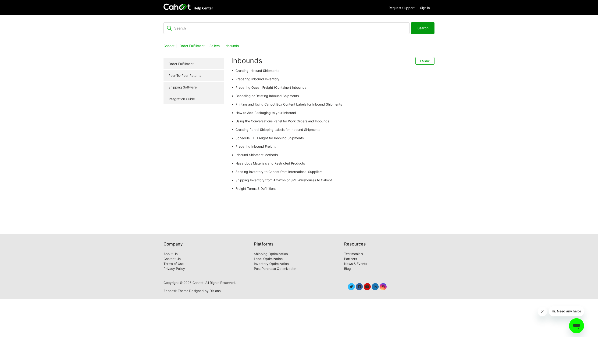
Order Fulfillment (192, 46)
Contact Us (172, 259)
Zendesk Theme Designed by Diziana (192, 291)
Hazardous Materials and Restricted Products (270, 163)
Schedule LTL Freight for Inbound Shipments (269, 138)
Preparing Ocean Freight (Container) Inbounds (270, 87)
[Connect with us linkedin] (375, 286)
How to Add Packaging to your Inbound (265, 113)
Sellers (215, 46)
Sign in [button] (425, 8)
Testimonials (353, 254)
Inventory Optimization (271, 264)
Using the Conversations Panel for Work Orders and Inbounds (282, 121)
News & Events (355, 264)
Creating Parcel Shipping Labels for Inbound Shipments (277, 130)
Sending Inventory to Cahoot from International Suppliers (278, 172)
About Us (171, 254)
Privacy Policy (174, 269)
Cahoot (169, 46)
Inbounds (231, 46)
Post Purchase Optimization (275, 269)
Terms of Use (174, 264)
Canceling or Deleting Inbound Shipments (267, 96)
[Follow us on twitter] (351, 286)
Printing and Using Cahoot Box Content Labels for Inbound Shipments (288, 104)
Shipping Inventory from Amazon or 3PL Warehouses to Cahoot (283, 180)
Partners (350, 259)
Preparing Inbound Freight (255, 146)
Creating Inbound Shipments (257, 71)
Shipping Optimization (271, 254)
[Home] (189, 7)
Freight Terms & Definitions (255, 188)
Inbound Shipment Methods (256, 155)
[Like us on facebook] (359, 286)
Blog (347, 269)
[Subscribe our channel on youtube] (367, 286)
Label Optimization (268, 259)
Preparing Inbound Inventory (257, 79)
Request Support (402, 8)
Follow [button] (425, 61)
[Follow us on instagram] (383, 286)
